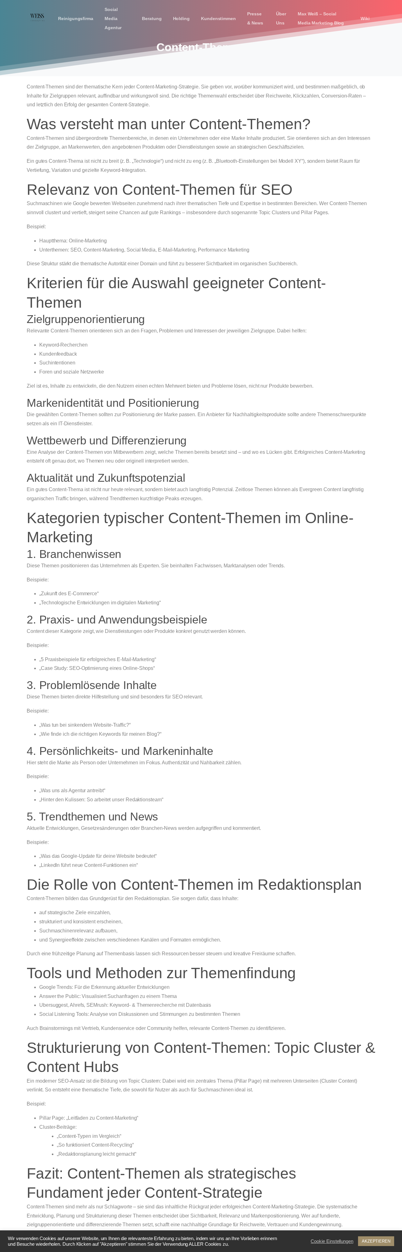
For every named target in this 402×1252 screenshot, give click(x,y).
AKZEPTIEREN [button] (376, 1241)
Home (178, 63)
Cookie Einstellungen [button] (332, 1241)
